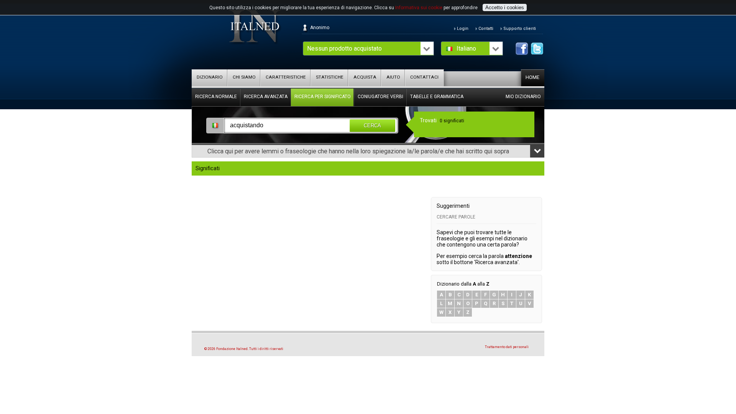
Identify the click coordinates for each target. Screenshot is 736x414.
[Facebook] (522, 48)
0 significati (452, 120)
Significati (208, 168)
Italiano (466, 48)
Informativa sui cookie (418, 7)
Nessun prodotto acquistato (344, 48)
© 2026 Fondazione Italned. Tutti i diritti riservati (243, 349)
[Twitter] (537, 48)
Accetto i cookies (504, 7)
